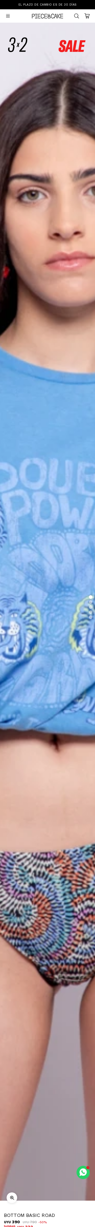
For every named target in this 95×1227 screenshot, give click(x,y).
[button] (90, 597)
